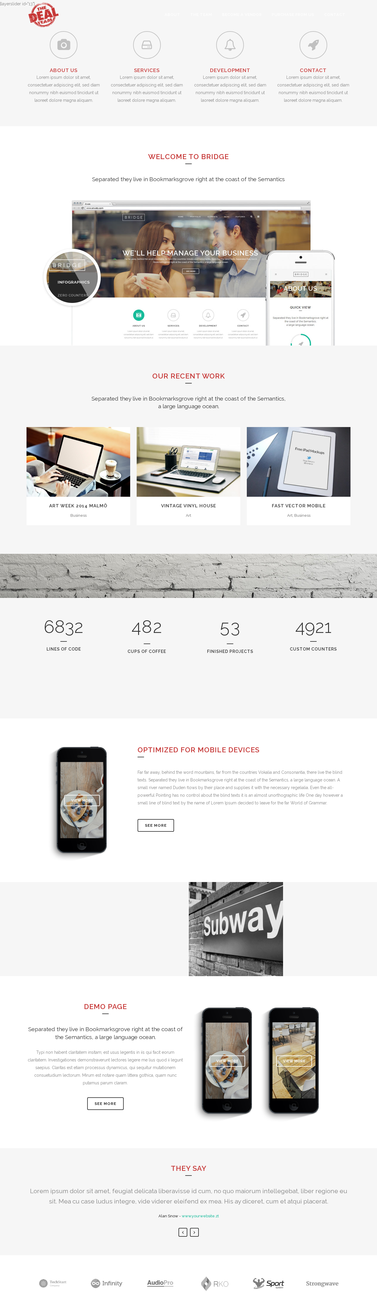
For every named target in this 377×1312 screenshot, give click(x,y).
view (92, 461)
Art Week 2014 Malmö (78, 506)
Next (194, 1232)
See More (156, 825)
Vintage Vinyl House (188, 506)
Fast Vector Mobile (299, 506)
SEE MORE (105, 1103)
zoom (65, 461)
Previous (182, 1232)
